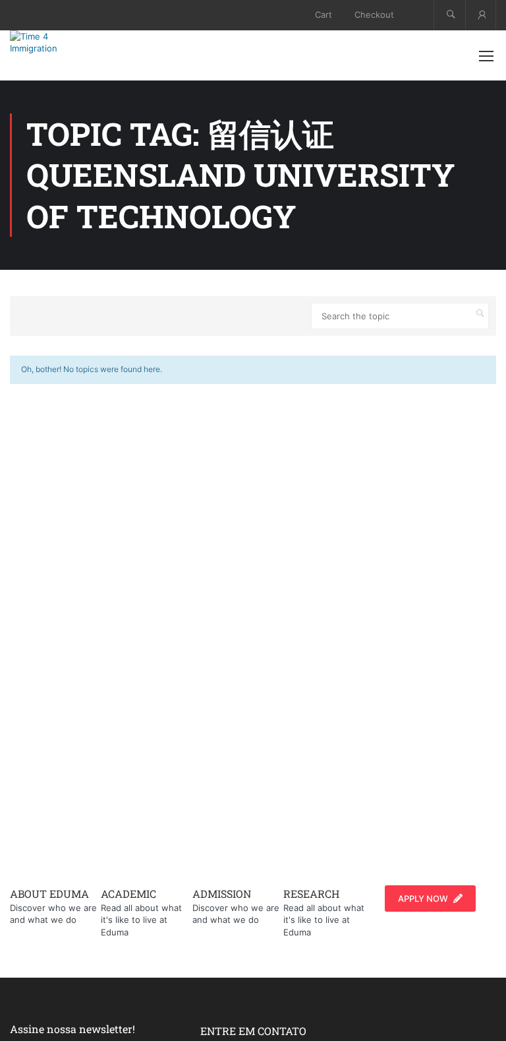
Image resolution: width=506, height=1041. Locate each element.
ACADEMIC (128, 893)
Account (481, 15)
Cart (323, 14)
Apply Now (423, 898)
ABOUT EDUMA (49, 893)
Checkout (374, 14)
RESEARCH (311, 893)
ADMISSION (221, 893)
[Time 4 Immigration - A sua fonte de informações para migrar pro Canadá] (53, 42)
